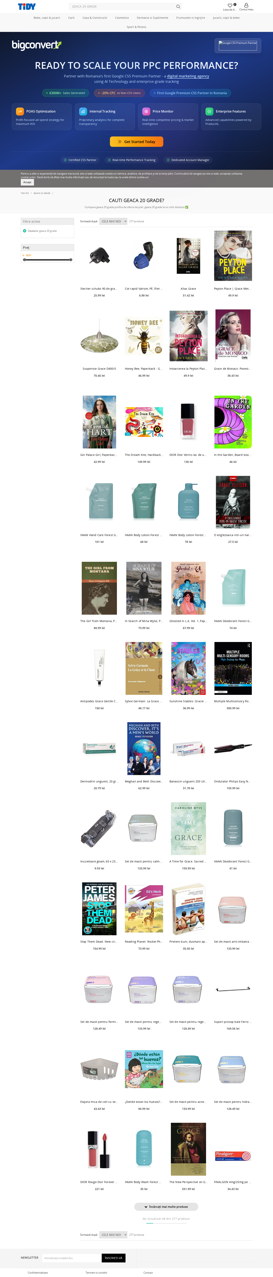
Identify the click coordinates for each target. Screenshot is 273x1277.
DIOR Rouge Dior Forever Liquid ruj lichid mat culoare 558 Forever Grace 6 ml (99, 1182)
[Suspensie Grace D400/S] (99, 335)
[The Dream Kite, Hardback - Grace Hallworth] (144, 422)
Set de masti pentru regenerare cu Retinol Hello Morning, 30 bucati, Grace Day (144, 1022)
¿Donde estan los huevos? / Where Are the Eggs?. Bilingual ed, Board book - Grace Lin (144, 1102)
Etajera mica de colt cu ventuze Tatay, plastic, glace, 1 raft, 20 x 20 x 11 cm (99, 1102)
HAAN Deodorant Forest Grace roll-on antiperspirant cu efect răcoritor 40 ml (233, 861)
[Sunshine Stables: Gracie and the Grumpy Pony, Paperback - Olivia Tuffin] (188, 668)
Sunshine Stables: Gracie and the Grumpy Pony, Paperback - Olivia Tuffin (188, 701)
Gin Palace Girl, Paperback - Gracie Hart (99, 455)
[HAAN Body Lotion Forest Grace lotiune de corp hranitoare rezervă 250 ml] (144, 502)
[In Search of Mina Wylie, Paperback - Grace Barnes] (144, 588)
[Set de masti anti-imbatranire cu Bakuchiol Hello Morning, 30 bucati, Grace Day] (233, 908)
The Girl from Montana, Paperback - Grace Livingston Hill (99, 621)
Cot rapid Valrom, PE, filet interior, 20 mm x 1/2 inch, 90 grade (144, 288)
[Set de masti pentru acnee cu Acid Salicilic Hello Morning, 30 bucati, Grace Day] (188, 1069)
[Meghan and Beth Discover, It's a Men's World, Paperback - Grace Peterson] (144, 748)
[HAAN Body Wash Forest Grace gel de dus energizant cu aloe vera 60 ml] (144, 1149)
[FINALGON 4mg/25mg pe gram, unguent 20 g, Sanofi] (233, 1149)
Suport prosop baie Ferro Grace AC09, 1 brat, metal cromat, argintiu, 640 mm (233, 1022)
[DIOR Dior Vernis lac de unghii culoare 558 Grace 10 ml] (188, 422)
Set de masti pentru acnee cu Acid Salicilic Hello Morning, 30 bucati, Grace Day (188, 1102)
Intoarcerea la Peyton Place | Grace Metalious (188, 368)
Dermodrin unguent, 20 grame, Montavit (99, 781)
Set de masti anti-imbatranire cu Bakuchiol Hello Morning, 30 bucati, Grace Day (233, 941)
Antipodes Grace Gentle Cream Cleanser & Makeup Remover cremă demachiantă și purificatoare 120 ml (99, 701)
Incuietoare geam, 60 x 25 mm (99, 861)
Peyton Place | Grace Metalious (233, 288)
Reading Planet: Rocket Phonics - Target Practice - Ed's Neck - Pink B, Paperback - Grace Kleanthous (144, 941)
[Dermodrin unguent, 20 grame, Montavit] (99, 748)
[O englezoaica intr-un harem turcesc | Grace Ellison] (233, 502)
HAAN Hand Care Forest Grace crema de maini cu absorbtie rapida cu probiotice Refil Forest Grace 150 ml (99, 535)
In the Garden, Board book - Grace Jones (233, 455)
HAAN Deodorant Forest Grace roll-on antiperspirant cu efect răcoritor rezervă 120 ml (233, 621)
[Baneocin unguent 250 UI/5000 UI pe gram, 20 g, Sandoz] (188, 748)
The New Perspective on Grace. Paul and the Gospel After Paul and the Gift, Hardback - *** (188, 1182)
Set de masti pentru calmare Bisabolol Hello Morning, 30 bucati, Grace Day (144, 861)
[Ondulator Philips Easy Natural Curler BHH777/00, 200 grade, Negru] (233, 748)
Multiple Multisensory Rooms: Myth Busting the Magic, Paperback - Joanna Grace (233, 701)
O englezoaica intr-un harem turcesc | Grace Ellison (233, 535)
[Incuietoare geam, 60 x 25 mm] (99, 828)
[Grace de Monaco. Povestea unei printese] (233, 335)
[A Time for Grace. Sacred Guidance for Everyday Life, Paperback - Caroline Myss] (188, 828)
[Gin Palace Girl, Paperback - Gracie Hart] (99, 422)
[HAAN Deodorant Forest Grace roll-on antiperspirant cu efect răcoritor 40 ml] (233, 828)
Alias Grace (188, 288)
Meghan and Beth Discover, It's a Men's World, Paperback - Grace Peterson (144, 781)
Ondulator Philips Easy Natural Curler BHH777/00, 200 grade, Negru (233, 781)
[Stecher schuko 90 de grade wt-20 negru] (99, 255)
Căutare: (42, 231)
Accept (27, 182)
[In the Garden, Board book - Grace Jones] (233, 422)
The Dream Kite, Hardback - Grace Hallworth (144, 455)
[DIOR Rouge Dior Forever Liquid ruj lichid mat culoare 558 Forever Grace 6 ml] (99, 1149)
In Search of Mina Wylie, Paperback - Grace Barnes (144, 621)
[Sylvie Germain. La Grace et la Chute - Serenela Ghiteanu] (144, 668)
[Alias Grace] (188, 255)
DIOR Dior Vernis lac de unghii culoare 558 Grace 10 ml (188, 455)
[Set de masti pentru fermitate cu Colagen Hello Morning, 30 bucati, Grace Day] (99, 989)
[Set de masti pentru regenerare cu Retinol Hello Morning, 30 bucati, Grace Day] (144, 989)
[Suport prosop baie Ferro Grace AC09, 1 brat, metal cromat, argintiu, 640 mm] (233, 989)
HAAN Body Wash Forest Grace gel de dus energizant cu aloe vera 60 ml (144, 1182)
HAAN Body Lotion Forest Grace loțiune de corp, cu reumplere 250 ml (188, 535)
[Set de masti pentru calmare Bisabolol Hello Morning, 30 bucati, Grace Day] (144, 828)
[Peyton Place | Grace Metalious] (233, 255)
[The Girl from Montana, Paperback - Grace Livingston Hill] (99, 588)
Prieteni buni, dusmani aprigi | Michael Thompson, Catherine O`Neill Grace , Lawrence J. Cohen (188, 941)
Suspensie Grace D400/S (99, 368)
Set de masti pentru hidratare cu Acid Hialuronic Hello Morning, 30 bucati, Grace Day (233, 1102)
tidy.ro (25, 193)
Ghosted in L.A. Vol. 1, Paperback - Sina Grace (188, 621)
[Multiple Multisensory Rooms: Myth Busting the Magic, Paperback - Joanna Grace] (233, 668)
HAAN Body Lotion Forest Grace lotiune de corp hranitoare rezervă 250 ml (144, 535)
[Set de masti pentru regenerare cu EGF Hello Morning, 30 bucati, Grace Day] (188, 989)
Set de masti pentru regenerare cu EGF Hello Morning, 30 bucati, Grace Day (188, 1022)
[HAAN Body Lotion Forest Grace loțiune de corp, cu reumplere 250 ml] (188, 502)
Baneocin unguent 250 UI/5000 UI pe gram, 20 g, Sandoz (188, 781)
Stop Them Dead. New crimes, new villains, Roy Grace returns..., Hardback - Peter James (99, 941)
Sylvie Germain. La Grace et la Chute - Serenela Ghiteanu (144, 701)
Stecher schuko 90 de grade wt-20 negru (99, 288)
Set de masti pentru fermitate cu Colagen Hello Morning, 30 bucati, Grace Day (99, 1022)
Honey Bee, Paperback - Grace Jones (144, 368)
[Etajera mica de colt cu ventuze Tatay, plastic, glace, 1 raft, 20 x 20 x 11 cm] (99, 1069)
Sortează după (88, 221)
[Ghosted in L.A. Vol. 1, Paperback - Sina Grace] (188, 588)
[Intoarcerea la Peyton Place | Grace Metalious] (188, 335)
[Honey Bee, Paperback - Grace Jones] (144, 335)
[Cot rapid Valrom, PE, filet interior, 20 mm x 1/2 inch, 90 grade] (144, 255)
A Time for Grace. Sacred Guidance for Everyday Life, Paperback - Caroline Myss (188, 861)
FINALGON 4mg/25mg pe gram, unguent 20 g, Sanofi (233, 1182)
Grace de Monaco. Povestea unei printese (233, 368)
